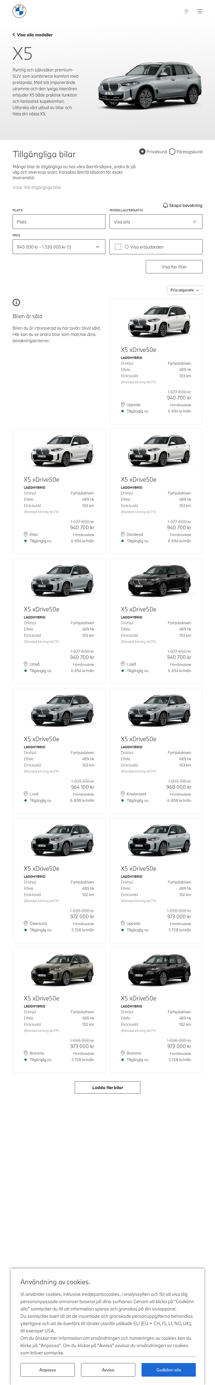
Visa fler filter (174, 266)
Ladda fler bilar (107, 1087)
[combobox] (156, 221)
